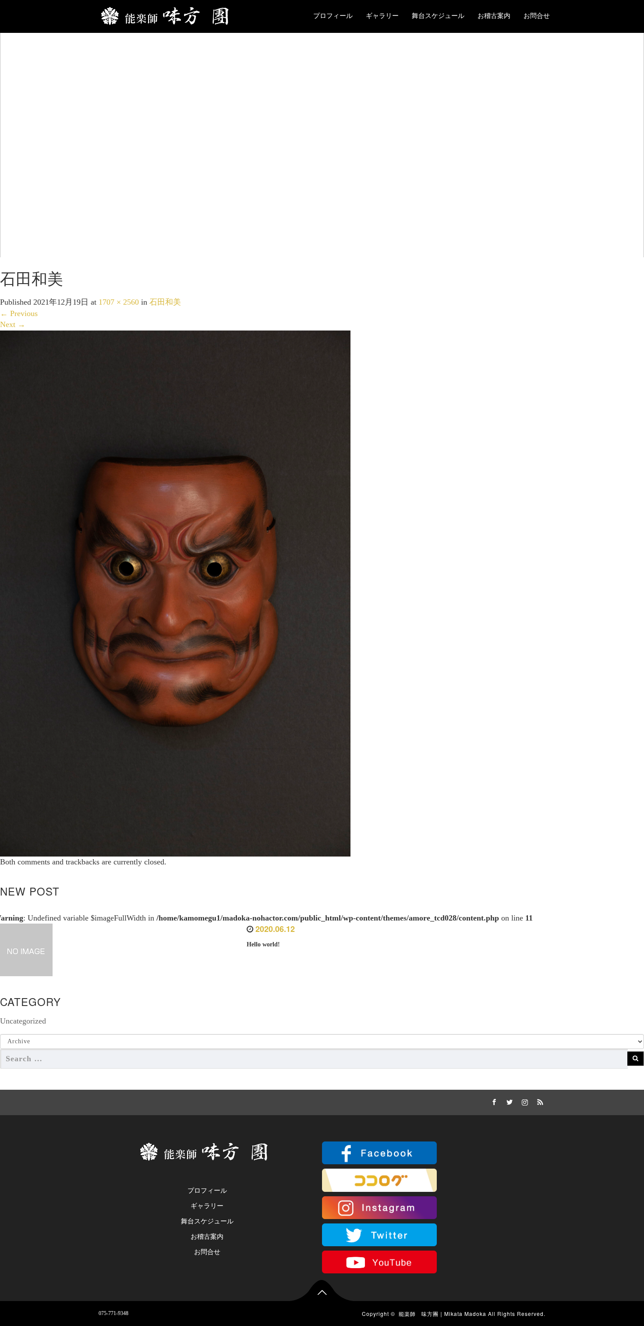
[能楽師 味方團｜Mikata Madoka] (168, 14)
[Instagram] (523, 1100)
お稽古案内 (494, 15)
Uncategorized (23, 1021)
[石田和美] (175, 592)
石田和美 (165, 302)
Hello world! (263, 944)
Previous (19, 313)
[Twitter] (508, 1100)
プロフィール (333, 15)
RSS (538, 1100)
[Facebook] (492, 1100)
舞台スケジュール (438, 15)
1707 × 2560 (119, 302)
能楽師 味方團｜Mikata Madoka (442, 1313)
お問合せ (537, 15)
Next (12, 324)
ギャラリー (382, 15)
